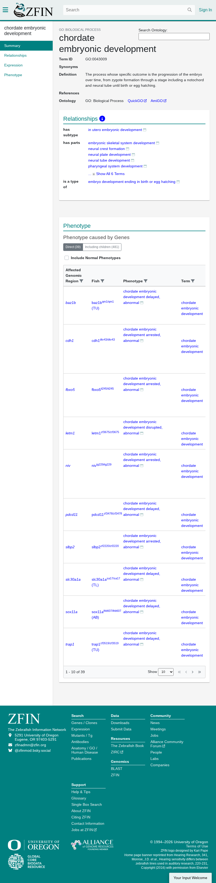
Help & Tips (80, 792)
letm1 (105, 433)
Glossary (78, 798)
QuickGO (135, 101)
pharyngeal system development (115, 166)
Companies (159, 765)
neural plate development (109, 154)
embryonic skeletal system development (121, 143)
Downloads (120, 723)
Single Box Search (86, 804)
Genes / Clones (84, 723)
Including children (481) (102, 247)
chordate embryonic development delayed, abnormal (141, 297)
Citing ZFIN (80, 817)
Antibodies (80, 742)
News (155, 723)
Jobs (154, 735)
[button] (81, 281)
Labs (154, 758)
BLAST (116, 768)
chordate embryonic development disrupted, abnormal (143, 427)
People (156, 752)
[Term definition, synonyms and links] (144, 130)
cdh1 (103, 340)
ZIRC (115, 752)
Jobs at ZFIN (82, 830)
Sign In (205, 10)
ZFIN (115, 775)
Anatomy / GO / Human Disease (84, 750)
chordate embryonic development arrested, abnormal (142, 335)
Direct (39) (73, 247)
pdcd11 (107, 514)
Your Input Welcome (190, 878)
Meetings (158, 729)
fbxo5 (103, 389)
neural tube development (109, 160)
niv (101, 465)
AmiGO (157, 101)
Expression (80, 729)
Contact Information (87, 823)
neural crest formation (106, 149)
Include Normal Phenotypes (96, 258)
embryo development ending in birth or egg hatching (131, 181)
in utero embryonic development (115, 130)
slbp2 (105, 547)
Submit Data (121, 729)
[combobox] (129, 10)
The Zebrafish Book (127, 746)
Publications (81, 758)
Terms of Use (197, 846)
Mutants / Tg (81, 735)
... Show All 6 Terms (106, 174)
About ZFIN (81, 811)
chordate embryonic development (25, 30)
